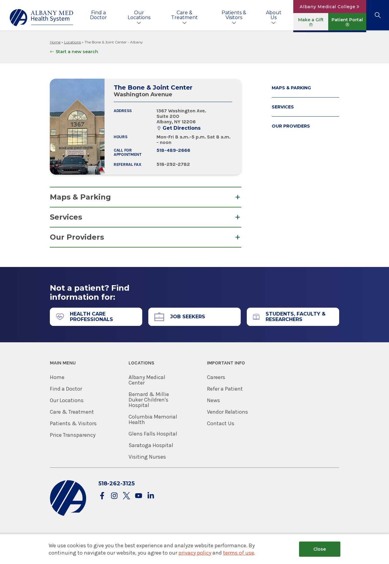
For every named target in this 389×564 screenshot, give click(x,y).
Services (66, 217)
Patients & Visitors (234, 15)
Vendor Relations (227, 412)
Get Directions (182, 128)
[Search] (377, 15)
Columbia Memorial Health (153, 419)
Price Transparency (72, 435)
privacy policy (194, 552)
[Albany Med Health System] (42, 18)
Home (55, 42)
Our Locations (139, 15)
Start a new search (77, 51)
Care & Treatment (184, 15)
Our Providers (77, 237)
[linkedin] (150, 496)
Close (319, 549)
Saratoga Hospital (151, 445)
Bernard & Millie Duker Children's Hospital (149, 399)
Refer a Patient (225, 388)
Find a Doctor (98, 15)
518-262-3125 (116, 483)
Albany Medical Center (147, 379)
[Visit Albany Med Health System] (68, 515)
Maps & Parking (80, 197)
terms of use (238, 552)
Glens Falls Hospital (153, 433)
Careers (216, 377)
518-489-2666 (173, 150)
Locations (72, 42)
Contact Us (220, 423)
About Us (273, 15)
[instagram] (114, 496)
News (213, 400)
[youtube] (138, 496)
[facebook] (102, 496)
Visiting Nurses (147, 457)
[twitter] (126, 496)
